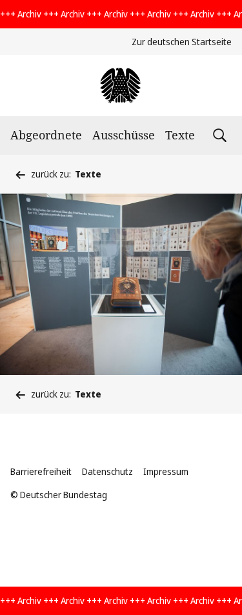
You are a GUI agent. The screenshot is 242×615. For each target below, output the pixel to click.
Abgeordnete (46, 135)
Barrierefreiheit (41, 471)
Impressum (165, 471)
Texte (180, 135)
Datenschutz (107, 471)
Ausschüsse (123, 135)
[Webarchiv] (121, 85)
